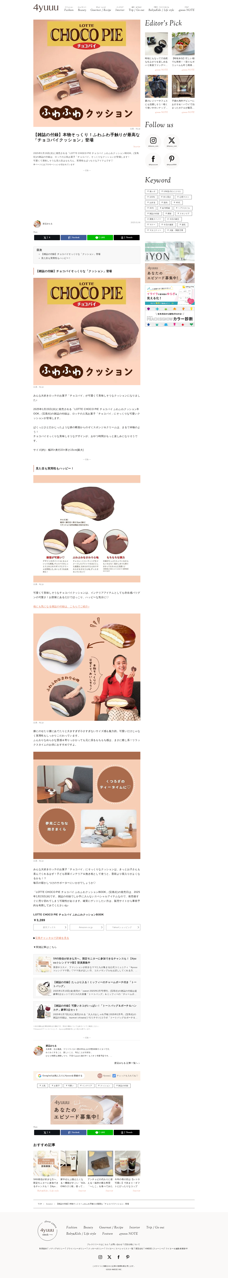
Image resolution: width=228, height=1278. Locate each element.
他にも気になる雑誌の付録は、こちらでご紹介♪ (61, 606)
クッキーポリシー (96, 1249)
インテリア (87, 1086)
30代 (152, 208)
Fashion (71, 1227)
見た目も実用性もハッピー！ (56, 258)
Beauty (88, 1227)
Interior (135, 1227)
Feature (107, 1234)
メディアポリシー (57, 1249)
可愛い (71, 1086)
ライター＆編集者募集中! (177, 1249)
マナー (152, 225)
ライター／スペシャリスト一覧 (119, 1249)
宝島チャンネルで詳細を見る (52, 938)
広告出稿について (132, 1244)
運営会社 (139, 1249)
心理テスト (184, 197)
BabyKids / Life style (81, 1234)
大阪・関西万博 (176, 230)
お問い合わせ (116, 1244)
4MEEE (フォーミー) (154, 1249)
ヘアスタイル (184, 208)
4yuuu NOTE (128, 1234)
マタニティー (155, 230)
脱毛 (184, 225)
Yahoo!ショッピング (122, 927)
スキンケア (185, 214)
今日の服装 (168, 225)
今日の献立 (174, 219)
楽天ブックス (49, 927)
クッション (105, 1086)
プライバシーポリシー (76, 1249)
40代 (178, 202)
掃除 (169, 214)
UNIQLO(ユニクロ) (172, 191)
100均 (152, 197)
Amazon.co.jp (86, 927)
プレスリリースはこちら (98, 1244)
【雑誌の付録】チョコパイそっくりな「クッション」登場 (71, 254)
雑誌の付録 (123, 1086)
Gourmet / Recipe (111, 1227)
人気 (44, 1086)
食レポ (152, 191)
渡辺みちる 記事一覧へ (126, 1063)
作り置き (167, 197)
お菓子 (57, 1086)
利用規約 (43, 1249)
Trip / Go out (155, 1227)
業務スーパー (155, 219)
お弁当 (152, 202)
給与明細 (166, 208)
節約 (166, 202)
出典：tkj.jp (135, 129)
